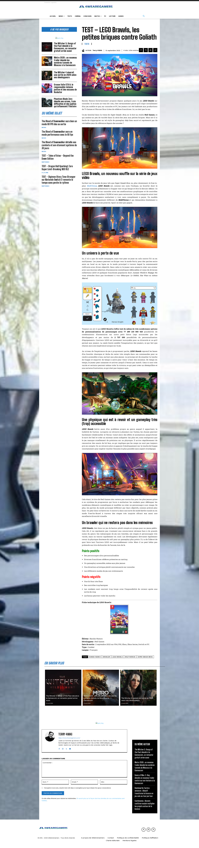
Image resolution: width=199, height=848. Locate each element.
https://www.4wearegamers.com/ (69, 738)
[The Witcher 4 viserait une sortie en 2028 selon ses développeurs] (47, 75)
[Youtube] (70, 748)
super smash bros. (145, 657)
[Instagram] (63, 748)
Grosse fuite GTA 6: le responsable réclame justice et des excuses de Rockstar (65, 88)
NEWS (44, 127)
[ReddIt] (155, 50)
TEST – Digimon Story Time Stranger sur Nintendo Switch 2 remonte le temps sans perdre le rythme (58, 179)
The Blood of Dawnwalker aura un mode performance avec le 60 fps (57, 133)
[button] (143, 16)
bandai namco (95, 657)
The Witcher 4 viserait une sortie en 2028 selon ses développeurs (65, 75)
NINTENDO (45, 162)
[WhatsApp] (150, 50)
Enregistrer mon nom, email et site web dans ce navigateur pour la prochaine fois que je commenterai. (77, 788)
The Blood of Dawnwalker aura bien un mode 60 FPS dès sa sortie (59, 123)
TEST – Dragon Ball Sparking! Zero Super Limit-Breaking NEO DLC (57, 168)
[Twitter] (146, 50)
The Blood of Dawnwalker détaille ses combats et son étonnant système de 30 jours (59, 145)
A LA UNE (45, 172)
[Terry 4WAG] (84, 50)
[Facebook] (141, 50)
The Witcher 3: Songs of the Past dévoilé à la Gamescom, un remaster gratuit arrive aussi (65, 47)
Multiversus (130, 657)
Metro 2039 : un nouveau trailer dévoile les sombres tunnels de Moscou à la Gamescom (65, 61)
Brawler (106, 657)
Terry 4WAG (97, 50)
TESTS (86, 44)
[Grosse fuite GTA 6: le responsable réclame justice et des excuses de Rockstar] (47, 88)
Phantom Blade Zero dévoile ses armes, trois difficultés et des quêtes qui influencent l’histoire (65, 102)
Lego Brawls (117, 657)
